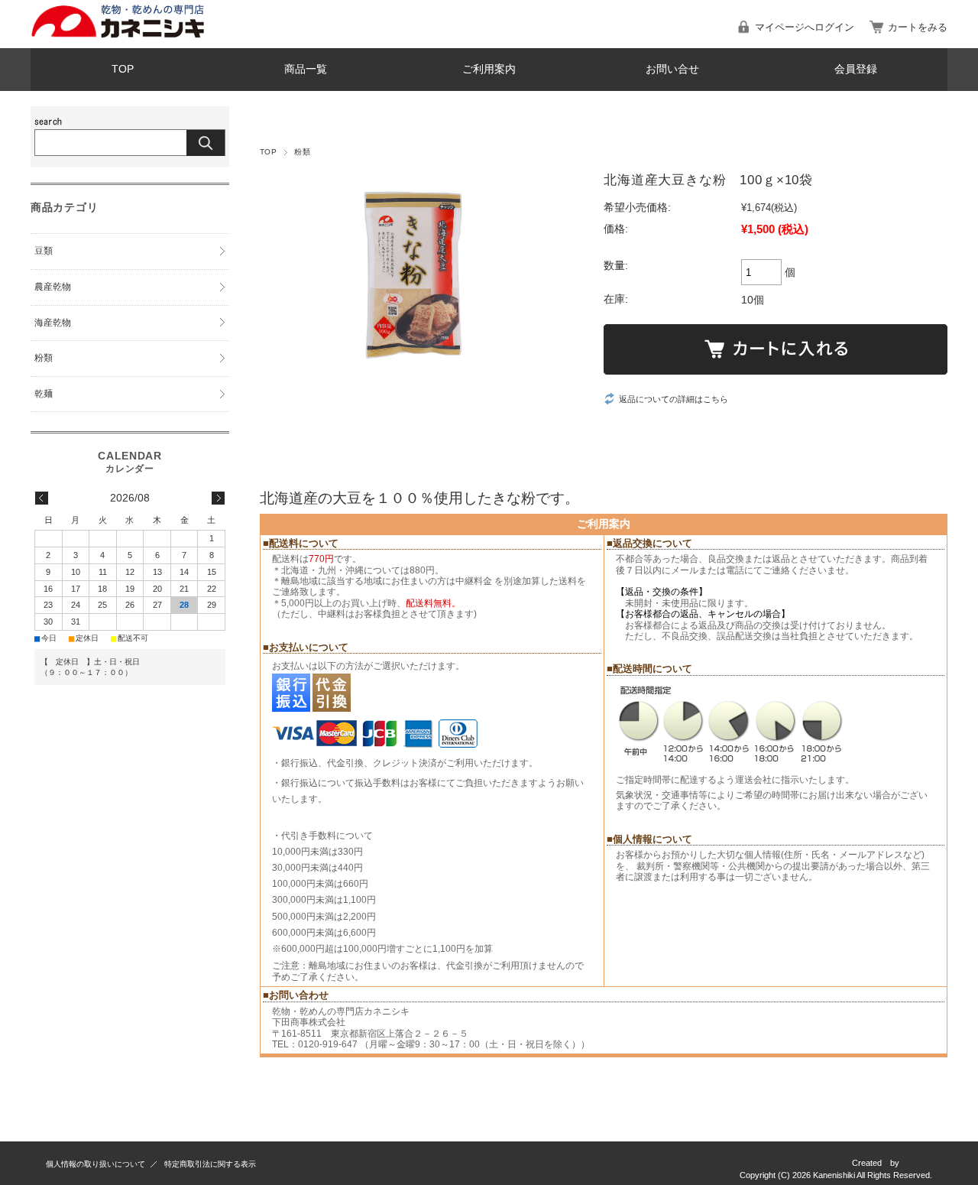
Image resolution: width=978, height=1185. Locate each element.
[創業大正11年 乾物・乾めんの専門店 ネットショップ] (117, 35)
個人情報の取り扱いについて (95, 1164)
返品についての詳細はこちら (673, 399)
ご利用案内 (489, 69)
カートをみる (917, 27)
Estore (920, 1162)
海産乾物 (52, 322)
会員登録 (855, 69)
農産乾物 (52, 286)
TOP (123, 69)
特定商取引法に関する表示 (210, 1164)
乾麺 (43, 393)
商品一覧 (305, 69)
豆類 (43, 250)
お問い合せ (672, 69)
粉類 (302, 152)
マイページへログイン (804, 27)
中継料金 (473, 581)
